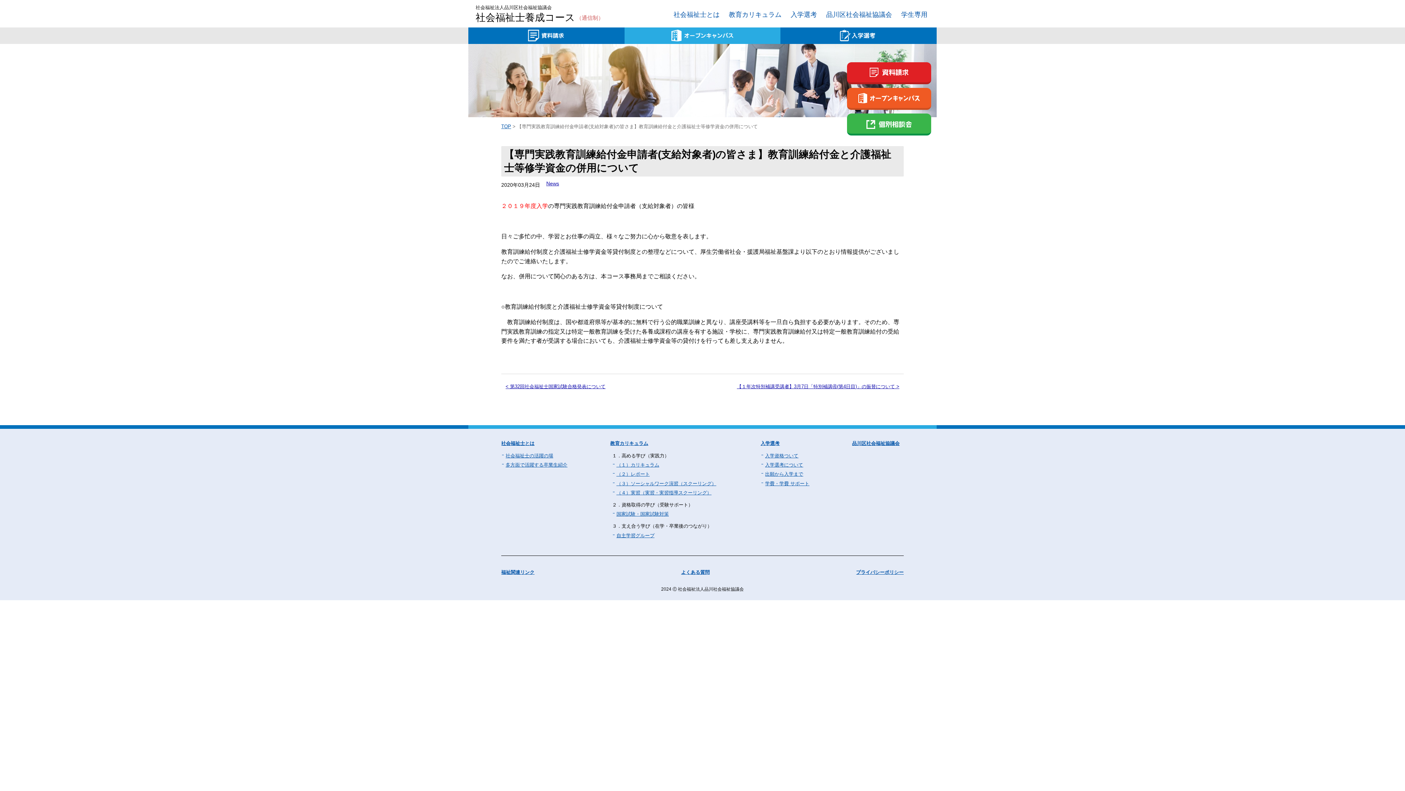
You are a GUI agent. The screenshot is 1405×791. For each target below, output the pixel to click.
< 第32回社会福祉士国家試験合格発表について (556, 386)
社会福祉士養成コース (540, 18)
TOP (506, 126)
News (552, 183)
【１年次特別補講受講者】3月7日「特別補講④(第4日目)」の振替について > (818, 386)
